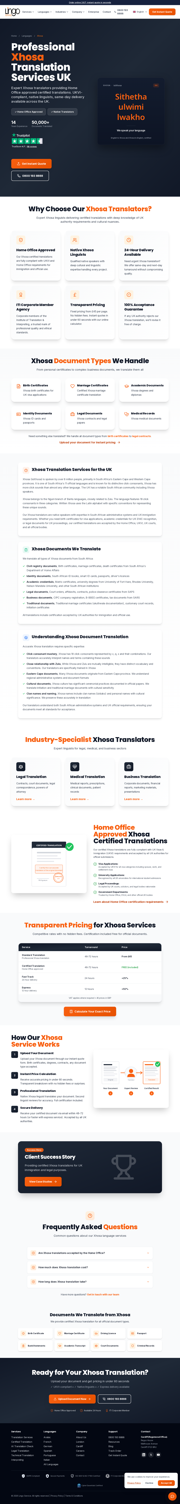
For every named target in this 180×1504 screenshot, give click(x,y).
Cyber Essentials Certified (92, 1485)
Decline (149, 1483)
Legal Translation (20, 1450)
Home (14, 36)
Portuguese (50, 1455)
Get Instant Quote (162, 11)
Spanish (48, 1450)
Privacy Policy (134, 1483)
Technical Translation (22, 1455)
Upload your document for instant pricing (87, 442)
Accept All (166, 1483)
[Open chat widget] (172, 1496)
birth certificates (118, 436)
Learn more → (25, 799)
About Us (81, 1437)
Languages (43, 11)
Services (27, 11)
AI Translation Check (22, 1446)
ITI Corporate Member (120, 1476)
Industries (61, 11)
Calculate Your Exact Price (93, 1011)
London (80, 1441)
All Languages (51, 1464)
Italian (47, 1459)
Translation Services (22, 1437)
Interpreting (17, 1459)
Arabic (47, 1437)
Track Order (114, 1450)
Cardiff (79, 1446)
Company (77, 11)
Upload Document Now (72, 1398)
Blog (110, 1446)
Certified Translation (21, 1441)
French (47, 1441)
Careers (80, 1450)
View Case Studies (40, 1181)
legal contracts (141, 436)
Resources (114, 1441)
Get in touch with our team (103, 1294)
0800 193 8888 (116, 1437)
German (48, 1446)
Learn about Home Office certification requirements (128, 902)
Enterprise (93, 11)
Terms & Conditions (74, 1496)
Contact (107, 11)
